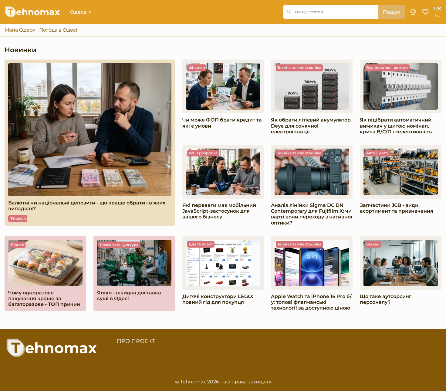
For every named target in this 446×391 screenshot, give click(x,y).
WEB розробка (203, 153)
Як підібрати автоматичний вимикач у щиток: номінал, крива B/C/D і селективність (396, 125)
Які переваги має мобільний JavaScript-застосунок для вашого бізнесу (219, 211)
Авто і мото (377, 153)
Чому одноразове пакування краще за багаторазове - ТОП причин (44, 298)
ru (438, 15)
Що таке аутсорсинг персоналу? (385, 299)
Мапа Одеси (20, 30)
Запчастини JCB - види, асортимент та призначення (396, 208)
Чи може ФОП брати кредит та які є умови (222, 123)
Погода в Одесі (58, 30)
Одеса (78, 12)
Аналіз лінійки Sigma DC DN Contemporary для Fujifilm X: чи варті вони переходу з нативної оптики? (311, 214)
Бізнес (17, 244)
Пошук (391, 12)
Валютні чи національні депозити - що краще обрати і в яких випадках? (86, 205)
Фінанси (18, 218)
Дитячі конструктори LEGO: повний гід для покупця (217, 299)
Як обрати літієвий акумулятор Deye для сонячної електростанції (311, 125)
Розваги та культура (119, 244)
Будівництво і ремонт (387, 67)
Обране (425, 11)
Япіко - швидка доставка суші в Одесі (129, 295)
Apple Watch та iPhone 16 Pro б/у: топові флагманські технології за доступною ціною (311, 302)
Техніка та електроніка (299, 67)
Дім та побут (201, 244)
